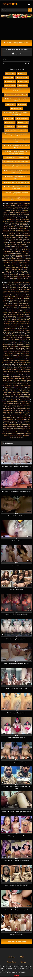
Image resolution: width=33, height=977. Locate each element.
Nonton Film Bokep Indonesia (18, 366)
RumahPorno (24, 265)
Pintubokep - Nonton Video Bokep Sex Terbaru (17, 177)
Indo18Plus (16, 244)
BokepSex (26, 230)
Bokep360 (17, 212)
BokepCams (12, 216)
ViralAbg (4, 276)
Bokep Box (7, 210)
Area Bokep (19, 203)
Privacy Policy (11, 962)
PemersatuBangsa (8, 260)
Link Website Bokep (19, 330)
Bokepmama (12, 228)
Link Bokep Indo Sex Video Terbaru (19, 325)
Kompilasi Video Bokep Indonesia (16, 321)
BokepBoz (26, 214)
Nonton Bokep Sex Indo (18, 355)
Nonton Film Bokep (24, 360)
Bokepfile (6, 217)
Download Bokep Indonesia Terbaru (13, 305)
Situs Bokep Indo (8, 387)
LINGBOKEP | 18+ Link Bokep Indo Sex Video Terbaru (16, 166)
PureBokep (12, 264)
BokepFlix (12, 217)
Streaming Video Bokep (14, 419)
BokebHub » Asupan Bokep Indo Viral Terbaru (17, 99)
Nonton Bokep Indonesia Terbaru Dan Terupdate (16, 350)
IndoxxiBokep (7, 248)
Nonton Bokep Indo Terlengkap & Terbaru (14, 342)
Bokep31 (11, 212)
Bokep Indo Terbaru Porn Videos (20, 291)
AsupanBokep (25, 205)
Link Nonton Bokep (21, 326)
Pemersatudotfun (18, 260)
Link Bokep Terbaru (9, 326)
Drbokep (12, 241)
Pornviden (26, 262)
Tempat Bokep (14, 273)
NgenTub (26, 255)
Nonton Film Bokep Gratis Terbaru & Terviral (14, 362)
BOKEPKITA (20, 226)
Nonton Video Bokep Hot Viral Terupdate (14, 373)
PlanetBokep (6, 262)
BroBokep (25, 237)
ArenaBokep (26, 203)
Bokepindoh (16, 225)
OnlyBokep (20, 258)
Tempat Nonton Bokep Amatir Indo (12, 424)
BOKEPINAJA (19, 221)
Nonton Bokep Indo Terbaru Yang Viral (18, 341)
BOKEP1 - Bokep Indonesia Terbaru (16, 130)
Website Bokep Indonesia (16, 437)
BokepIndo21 (8, 225)
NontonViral (5, 258)
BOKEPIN (5, 221)
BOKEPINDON (24, 225)
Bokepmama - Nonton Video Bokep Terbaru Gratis (17, 140)
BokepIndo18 (23, 223)
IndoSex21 (8, 246)
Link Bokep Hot (22, 323)
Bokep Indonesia (16, 108)
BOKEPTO (12, 233)
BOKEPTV (12, 235)
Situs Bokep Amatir (26, 385)
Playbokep (14, 262)
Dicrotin (7, 241)
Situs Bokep (16, 385)
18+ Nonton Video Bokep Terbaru (12, 284)
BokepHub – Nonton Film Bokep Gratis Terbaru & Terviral (17, 135)
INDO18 (9, 244)
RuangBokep (7, 265)
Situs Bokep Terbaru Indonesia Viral (12, 390)
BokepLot (27, 226)
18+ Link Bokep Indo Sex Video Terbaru (19, 282)
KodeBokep (11, 253)
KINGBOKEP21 (16, 251)
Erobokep (5, 242)
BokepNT (26, 228)
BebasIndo (6, 209)
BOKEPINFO (6, 226)
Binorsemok (20, 209)
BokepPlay (6, 230)
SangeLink (7, 267)
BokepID (17, 219)
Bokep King (25, 210)
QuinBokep (19, 264)
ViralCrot (10, 276)
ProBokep (5, 264)
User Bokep (22, 273)
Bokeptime (5, 233)
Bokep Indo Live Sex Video (18, 289)
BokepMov (20, 228)
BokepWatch (26, 235)
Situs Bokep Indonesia (20, 387)
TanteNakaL (23, 271)
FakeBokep (12, 242)
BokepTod (18, 233)
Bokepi (12, 219)
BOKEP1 (6, 212)
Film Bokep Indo (22, 307)
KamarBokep (6, 249)
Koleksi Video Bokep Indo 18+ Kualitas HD (14, 316)
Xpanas (19, 278)
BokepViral (19, 235)
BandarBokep (18, 207)
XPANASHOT (25, 278)
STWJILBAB (16, 271)
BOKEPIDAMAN (24, 219)
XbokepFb (6, 278)
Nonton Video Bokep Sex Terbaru (22, 380)
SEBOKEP (7, 269)
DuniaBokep (18, 241)
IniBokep (14, 248)
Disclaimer (12, 957)
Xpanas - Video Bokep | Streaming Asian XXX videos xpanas (17, 198)
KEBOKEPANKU (25, 249)
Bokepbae (6, 214)
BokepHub (6, 219)
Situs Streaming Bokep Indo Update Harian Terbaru (16, 401)
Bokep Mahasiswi (23, 77)
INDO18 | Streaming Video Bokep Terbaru (17, 157)
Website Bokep (27, 276)
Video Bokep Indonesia (15, 430)
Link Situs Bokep (21, 328)
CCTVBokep (6, 239)
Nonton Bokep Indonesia (9, 346)
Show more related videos (16, 942)
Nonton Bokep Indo (16, 332)
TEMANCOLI (5, 273)
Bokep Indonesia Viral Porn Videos (19, 298)
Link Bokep (14, 323)
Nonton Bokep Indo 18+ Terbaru (20, 334)
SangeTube (15, 267)
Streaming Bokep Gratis (9, 408)
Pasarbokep (27, 258)
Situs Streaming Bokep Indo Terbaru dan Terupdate (16, 399)
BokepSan (12, 230)
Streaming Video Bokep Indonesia (20, 421)
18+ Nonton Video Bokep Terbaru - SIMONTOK (17, 90)
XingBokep (13, 278)
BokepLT (6, 228)
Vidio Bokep (22, 431)
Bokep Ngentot (11, 81)
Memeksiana (19, 255)
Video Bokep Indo (21, 426)
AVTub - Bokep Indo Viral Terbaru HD (17, 94)
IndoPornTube (23, 244)
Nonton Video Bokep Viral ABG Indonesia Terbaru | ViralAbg (17, 171)
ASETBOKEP (6, 205)
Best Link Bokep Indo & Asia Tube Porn (12, 287)
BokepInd (26, 221)
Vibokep (28, 273)
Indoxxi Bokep (23, 246)
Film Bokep (14, 307)
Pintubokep (27, 260)
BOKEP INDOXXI (16, 210)
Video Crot (6, 274)
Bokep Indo (23, 73)
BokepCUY (27, 216)
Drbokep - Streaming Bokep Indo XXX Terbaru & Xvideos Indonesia (17, 152)
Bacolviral (11, 207)
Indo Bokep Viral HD (19, 309)
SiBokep (25, 269)
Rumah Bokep (16, 265)
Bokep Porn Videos (8, 300)
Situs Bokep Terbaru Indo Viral (21, 389)
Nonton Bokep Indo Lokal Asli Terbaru (14, 335)
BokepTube (6, 235)
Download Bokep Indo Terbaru (20, 303)
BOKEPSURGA (20, 232)
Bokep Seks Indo (18, 300)
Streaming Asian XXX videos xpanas (18, 407)
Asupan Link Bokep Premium (21, 286)
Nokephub (26, 257)
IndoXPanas (15, 246)
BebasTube (13, 209)
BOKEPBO (20, 214)
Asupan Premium (16, 205)
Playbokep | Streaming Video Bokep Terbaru (17, 182)
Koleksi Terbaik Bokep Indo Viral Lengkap (19, 312)
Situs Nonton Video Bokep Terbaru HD (19, 398)
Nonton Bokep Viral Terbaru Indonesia (13, 358)
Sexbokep (14, 269)
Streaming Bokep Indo (23, 408)
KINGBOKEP (7, 251)
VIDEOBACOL (14, 274)
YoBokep (16, 280)
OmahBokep (13, 258)
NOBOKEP (19, 257)
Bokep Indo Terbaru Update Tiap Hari (13, 293)
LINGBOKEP (25, 253)
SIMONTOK (9, 271)
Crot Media (19, 239)
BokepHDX (25, 217)
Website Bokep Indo (23, 435)
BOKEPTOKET (26, 233)
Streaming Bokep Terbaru (10, 417)
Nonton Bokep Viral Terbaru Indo (20, 357)
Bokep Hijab (11, 73)
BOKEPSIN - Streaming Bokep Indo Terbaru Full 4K (17, 146)
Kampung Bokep (15, 249)
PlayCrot (20, 262)
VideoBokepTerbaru (24, 274)
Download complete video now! (17, 43)
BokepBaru (13, 214)
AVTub (5, 207)
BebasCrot (26, 207)
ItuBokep (26, 248)
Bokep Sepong (11, 85)
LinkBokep (6, 255)
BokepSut (27, 232)
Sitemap (23, 962)
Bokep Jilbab (9, 77)
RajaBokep (26, 264)
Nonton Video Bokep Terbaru (11, 382)
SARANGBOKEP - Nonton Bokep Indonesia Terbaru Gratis (16, 187)
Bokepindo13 (15, 223)
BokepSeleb (19, 230)
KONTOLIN (18, 253)
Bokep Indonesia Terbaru (19, 294)
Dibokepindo (26, 239)
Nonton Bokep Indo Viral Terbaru (21, 344)
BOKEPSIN (5, 232)
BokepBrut (5, 216)
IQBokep (20, 248)
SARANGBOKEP (23, 267)
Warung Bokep (17, 276)
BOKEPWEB (7, 237)
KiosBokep (23, 251)
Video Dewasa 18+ (13, 431)
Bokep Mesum (10, 122)
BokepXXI (14, 237)
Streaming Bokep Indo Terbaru (11, 410)
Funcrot (25, 242)
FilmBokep (19, 242)
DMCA (22, 957)
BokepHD (18, 217)
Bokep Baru (27, 287)
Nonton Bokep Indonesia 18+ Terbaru (19, 348)
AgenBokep (12, 203)
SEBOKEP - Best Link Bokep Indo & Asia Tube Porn (17, 193)
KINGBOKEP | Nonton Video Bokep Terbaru (17, 161)
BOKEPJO (13, 226)
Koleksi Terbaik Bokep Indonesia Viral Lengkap (16, 314)
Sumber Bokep (25, 423)
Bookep (20, 237)
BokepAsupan (25, 212)
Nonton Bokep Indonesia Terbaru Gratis (14, 351)
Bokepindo (8, 223)
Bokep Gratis (6, 289)
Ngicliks (13, 257)
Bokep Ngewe (23, 81)
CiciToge (12, 239)
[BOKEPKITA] (13, 4)
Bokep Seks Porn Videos (16, 302)
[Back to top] (28, 972)
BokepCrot (20, 216)
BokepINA (12, 221)
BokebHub (27, 209)
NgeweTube (7, 257)
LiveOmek (12, 255)
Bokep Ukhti (23, 85)
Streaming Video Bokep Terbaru (11, 423)
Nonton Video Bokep (24, 371)
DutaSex (25, 241)
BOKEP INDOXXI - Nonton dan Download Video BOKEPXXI (17, 113)
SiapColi (20, 269)
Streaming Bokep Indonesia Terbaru (19, 415)
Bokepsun (12, 232)
